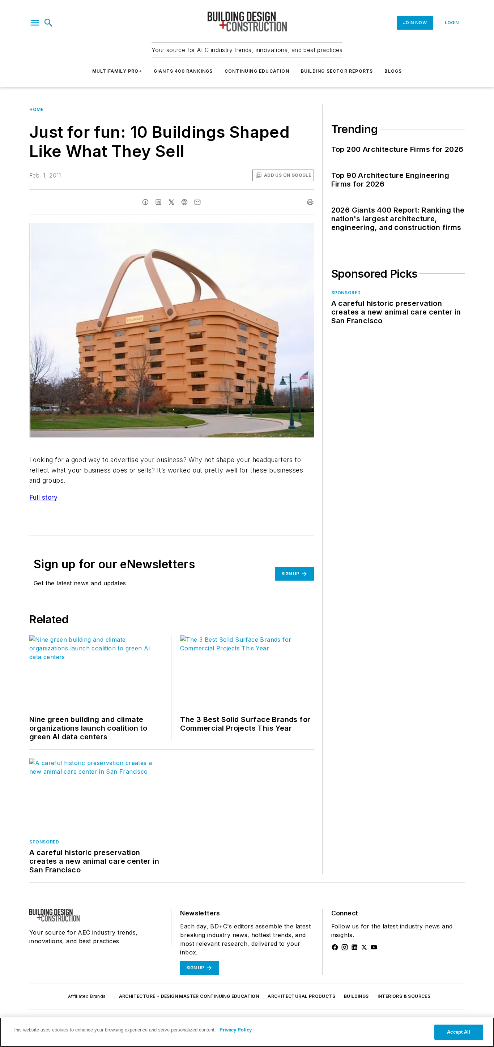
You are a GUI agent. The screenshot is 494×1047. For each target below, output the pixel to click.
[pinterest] (184, 202)
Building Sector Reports (337, 71)
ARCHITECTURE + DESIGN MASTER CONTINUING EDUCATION (189, 996)
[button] (34, 22)
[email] (197, 202)
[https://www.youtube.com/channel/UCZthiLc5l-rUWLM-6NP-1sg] (374, 947)
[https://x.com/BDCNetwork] (364, 947)
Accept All (458, 1032)
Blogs (393, 71)
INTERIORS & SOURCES (404, 996)
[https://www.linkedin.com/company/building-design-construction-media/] (354, 947)
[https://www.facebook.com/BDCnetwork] (334, 947)
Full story (43, 497)
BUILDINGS (356, 996)
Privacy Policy (236, 1030)
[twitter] (171, 202)
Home (36, 109)
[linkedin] (158, 202)
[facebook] (145, 202)
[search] (48, 22)
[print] (310, 202)
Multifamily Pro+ (117, 71)
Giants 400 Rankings (183, 71)
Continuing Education (257, 71)
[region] (247, 1032)
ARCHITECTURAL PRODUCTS (301, 996)
